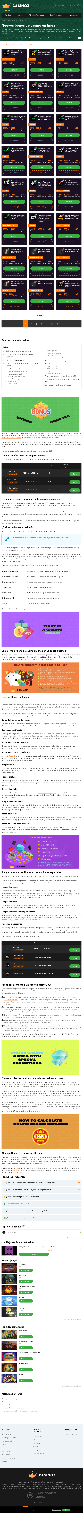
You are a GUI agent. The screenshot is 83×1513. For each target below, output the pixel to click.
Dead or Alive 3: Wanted (26, 1341)
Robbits (21, 1374)
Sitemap (35, 1450)
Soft (33, 1440)
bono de (12, 756)
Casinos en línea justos (9, 1405)
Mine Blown (22, 1264)
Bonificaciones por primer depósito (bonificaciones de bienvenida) (48, 38)
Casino (8, 15)
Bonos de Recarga (76, 38)
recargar (60, 290)
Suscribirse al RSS (41, 1503)
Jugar (75, 474)
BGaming (21, 1310)
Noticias (35, 1446)
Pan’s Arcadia (23, 1330)
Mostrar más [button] (41, 315)
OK (66, 1510)
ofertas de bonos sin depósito (11, 438)
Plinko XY (21, 1308)
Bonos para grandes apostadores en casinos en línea (19, 1399)
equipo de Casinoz (19, 1170)
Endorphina (22, 1365)
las (33, 781)
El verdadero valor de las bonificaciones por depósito (19, 1411)
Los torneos (73, 15)
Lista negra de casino (9, 1438)
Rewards (5, 1462)
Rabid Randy (22, 1275)
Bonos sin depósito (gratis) (18, 38)
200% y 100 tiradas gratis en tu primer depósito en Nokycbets (37, 1247)
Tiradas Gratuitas (36, 15)
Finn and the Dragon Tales (27, 1286)
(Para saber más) (56, 1510)
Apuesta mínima (8, 59)
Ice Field (21, 1297)
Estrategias (36, 1443)
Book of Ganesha (24, 1363)
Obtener (14, 70)
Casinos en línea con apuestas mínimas (15, 1408)
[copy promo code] (18, 75)
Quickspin (21, 1376)
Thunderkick (22, 1333)
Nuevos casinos (7, 1434)
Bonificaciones (56, 15)
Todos (4, 38)
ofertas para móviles (52, 827)
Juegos (20, 15)
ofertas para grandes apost (47, 793)
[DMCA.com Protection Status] (40, 1497)
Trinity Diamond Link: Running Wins (29, 1352)
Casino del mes (37, 1436)
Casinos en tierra (38, 1453)
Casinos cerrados (7, 1441)
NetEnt (21, 1266)
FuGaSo (21, 1354)
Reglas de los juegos (8, 1458)
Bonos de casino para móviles (12, 1402)
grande (32, 59)
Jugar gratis (26, 1270)
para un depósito (36, 92)
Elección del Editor (9, 225)
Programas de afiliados (71, 1434)
